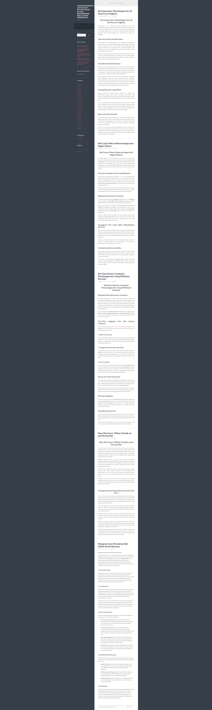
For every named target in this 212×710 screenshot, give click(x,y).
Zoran (107, 438)
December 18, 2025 (102, 16)
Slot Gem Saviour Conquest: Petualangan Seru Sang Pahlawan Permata (114, 276)
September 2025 (80, 109)
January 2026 (79, 100)
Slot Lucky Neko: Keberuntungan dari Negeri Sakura (116, 144)
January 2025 (79, 128)
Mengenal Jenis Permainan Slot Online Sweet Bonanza (113, 545)
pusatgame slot (116, 459)
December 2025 (80, 102)
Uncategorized (79, 138)
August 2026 (79, 84)
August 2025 (79, 112)
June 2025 (79, 116)
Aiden (109, 16)
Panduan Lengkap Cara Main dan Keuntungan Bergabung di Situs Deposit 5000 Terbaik (83, 50)
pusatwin (108, 25)
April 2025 (79, 121)
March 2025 (79, 123)
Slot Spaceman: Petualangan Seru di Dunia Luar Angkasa (115, 12)
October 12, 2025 (102, 281)
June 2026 (79, 88)
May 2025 (79, 119)
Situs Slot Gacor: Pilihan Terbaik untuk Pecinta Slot (115, 434)
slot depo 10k (122, 176)
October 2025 (79, 107)
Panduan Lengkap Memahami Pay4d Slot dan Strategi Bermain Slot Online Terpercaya (84, 55)
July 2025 (79, 114)
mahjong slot (79, 151)
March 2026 (79, 95)
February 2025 (79, 126)
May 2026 (79, 91)
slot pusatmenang (117, 326)
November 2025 (80, 105)
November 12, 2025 (102, 148)
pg (77, 153)
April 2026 (79, 93)
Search (89, 35)
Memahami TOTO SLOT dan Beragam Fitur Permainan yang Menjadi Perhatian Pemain (84, 63)
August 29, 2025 (101, 438)
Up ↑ (131, 707)
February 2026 (79, 98)
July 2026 (79, 86)
